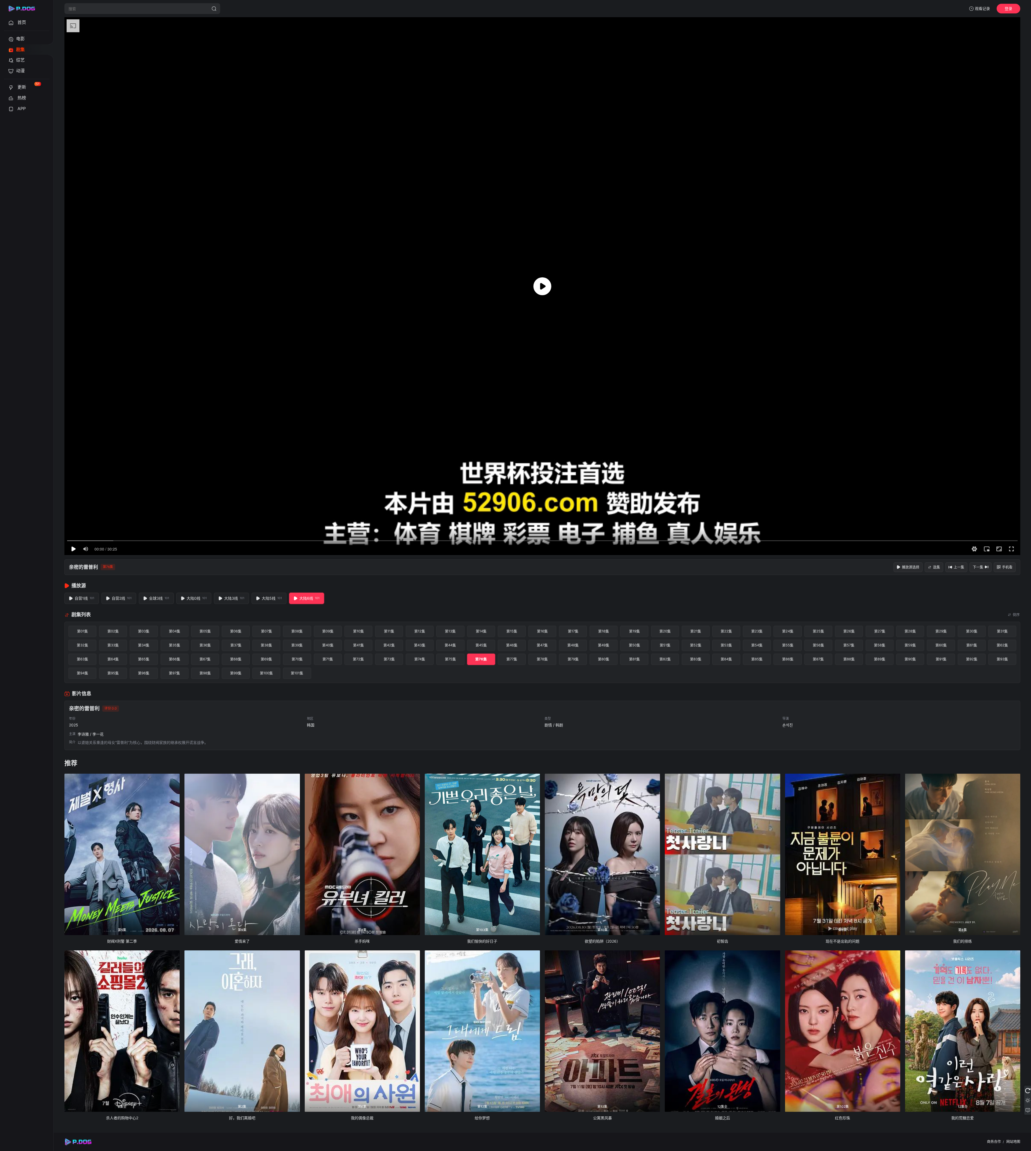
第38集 (266, 645)
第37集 (235, 645)
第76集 (481, 659)
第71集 (327, 659)
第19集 (634, 631)
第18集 (603, 631)
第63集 (82, 659)
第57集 (848, 645)
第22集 (726, 631)
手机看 (1007, 567)
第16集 (542, 631)
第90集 (910, 659)
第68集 (235, 659)
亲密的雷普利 (83, 567)
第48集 (573, 645)
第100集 (266, 673)
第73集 (389, 659)
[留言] (1027, 1110)
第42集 (389, 645)
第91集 (941, 659)
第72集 (358, 659)
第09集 (327, 631)
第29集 (941, 631)
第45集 (481, 645)
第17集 (573, 631)
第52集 (695, 645)
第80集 (603, 659)
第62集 (1002, 645)
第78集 (542, 659)
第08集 (297, 631)
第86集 (787, 659)
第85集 (757, 659)
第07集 (266, 631)
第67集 (204, 659)
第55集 (787, 645)
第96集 (143, 673)
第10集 (358, 631)
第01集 (82, 631)
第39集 (297, 645)
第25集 (818, 631)
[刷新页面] (1027, 1090)
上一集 (959, 567)
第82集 (665, 659)
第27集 (879, 631)
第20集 (665, 631)
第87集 (818, 659)
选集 (936, 567)
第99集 (235, 673)
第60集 (941, 645)
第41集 (358, 645)
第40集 (327, 645)
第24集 (787, 631)
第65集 (143, 659)
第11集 (389, 631)
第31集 (1002, 631)
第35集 (174, 645)
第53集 (726, 645)
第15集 (511, 631)
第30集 (971, 631)
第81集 (634, 659)
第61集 (971, 645)
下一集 (978, 567)
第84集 (726, 659)
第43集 (419, 645)
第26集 (849, 631)
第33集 (113, 645)
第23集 (757, 631)
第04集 (174, 631)
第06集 (235, 631)
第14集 (481, 631)
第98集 (205, 673)
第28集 (910, 631)
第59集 (910, 645)
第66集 (174, 659)
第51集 (665, 645)
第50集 (634, 645)
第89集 (879, 659)
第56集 (818, 645)
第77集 (511, 659)
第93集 (1002, 659)
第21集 (695, 631)
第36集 (205, 645)
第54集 (757, 645)
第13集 (450, 631)
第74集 (419, 659)
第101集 (297, 673)
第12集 (419, 631)
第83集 (695, 659)
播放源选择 (910, 567)
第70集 (297, 659)
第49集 (603, 645)
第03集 (143, 631)
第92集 (971, 659)
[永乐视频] (24, 8)
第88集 (849, 659)
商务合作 (994, 1141)
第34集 (143, 645)
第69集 (266, 659)
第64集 (113, 659)
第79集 (573, 659)
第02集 (113, 631)
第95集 (113, 673)
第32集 (82, 645)
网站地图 (1013, 1141)
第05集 (205, 631)
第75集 (450, 659)
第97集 (174, 673)
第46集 (511, 645)
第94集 (82, 673)
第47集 (542, 645)
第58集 (879, 645)
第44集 (450, 645)
